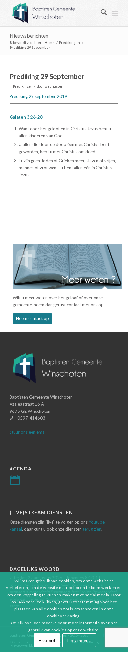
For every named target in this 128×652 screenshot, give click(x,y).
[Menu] (115, 13)
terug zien (92, 529)
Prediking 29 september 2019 (38, 96)
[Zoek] (100, 13)
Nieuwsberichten (29, 35)
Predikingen (22, 86)
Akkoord (47, 640)
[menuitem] (100, 13)
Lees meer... (79, 640)
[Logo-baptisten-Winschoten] (53, 13)
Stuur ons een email (28, 432)
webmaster (54, 86)
